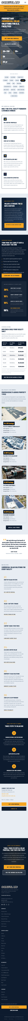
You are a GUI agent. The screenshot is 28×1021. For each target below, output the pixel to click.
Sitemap (5, 1018)
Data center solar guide (9, 662)
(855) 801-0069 (5, 794)
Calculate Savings (10, 44)
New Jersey (6, 89)
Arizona (6, 77)
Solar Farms (3, 923)
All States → (3, 958)
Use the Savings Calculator (14, 872)
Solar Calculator (4, 999)
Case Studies (3, 985)
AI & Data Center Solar (5, 921)
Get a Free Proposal (14, 804)
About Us (3, 992)
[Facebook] (4, 905)
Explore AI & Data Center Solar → (13, 225)
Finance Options (4, 967)
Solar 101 (3, 965)
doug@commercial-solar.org (8, 795)
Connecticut (20, 77)
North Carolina (21, 89)
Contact (2, 994)
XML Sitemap (11, 1018)
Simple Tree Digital (20, 1018)
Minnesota (22, 86)
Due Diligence (4, 977)
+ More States (14, 95)
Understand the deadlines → (14, 10)
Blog (2, 982)
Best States (3, 980)
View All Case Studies (14, 527)
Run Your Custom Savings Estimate (13, 377)
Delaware (5, 80)
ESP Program (4, 926)
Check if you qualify (8, 710)
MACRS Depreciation (5, 975)
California (13, 77)
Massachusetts (7, 86)
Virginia (15, 92)
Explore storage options (9, 614)
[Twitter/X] (6, 905)
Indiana (8, 83)
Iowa (13, 83)
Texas (10, 92)
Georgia (17, 80)
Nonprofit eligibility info (10, 686)
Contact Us (14, 808)
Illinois (22, 80)
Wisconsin (21, 92)
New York (13, 89)
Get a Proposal (4, 997)
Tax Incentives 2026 (5, 970)
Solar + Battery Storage (5, 914)
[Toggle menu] (25, 2)
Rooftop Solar (4, 911)
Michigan (15, 86)
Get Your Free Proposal (12, 38)
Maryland (19, 83)
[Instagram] (8, 905)
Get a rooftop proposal (9, 592)
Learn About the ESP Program (11, 275)
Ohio (5, 92)
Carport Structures (5, 916)
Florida (11, 80)
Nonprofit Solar (4, 918)
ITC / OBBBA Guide (4, 972)
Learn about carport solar (10, 638)
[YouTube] (2, 905)
